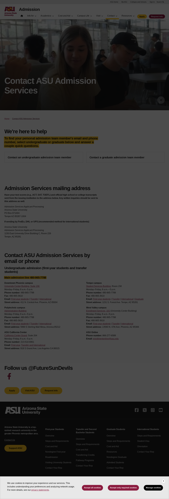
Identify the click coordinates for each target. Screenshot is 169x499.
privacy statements (40, 490)
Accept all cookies (92, 488)
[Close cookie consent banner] (163, 481)
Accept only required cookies (123, 488)
